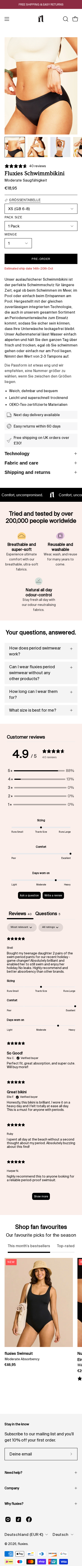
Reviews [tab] (20, 913)
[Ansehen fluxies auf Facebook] (29, 1519)
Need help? (13, 1472)
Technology (17, 453)
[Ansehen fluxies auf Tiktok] (18, 1519)
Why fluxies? (14, 1503)
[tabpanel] (41, 1063)
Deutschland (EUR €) (24, 1534)
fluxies (23, 1544)
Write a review (53, 895)
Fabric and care (21, 462)
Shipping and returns (27, 472)
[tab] (47, 914)
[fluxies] (41, 19)
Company (12, 1488)
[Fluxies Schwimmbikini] (15, 147)
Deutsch (60, 1534)
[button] (65, 19)
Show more (41, 1196)
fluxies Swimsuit (19, 1353)
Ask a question (29, 895)
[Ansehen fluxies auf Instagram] (8, 1519)
